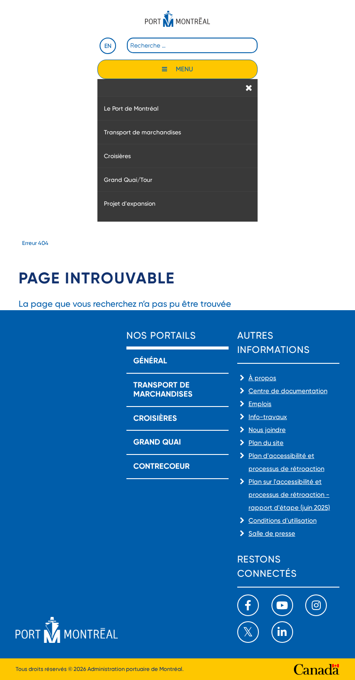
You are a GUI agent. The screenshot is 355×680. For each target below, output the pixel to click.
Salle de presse (271, 533)
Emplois (259, 404)
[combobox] (192, 45)
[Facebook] (248, 605)
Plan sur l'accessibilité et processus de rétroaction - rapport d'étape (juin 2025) (289, 495)
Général (150, 360)
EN (107, 45)
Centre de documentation (287, 391)
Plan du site (266, 443)
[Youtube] (282, 605)
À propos (262, 378)
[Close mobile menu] (249, 87)
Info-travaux (267, 417)
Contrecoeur (161, 466)
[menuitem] (177, 108)
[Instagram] (316, 605)
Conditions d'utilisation (282, 520)
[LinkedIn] (282, 632)
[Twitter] (248, 632)
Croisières (155, 418)
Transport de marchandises (163, 389)
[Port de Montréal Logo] (177, 18)
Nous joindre (267, 430)
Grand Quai (157, 442)
